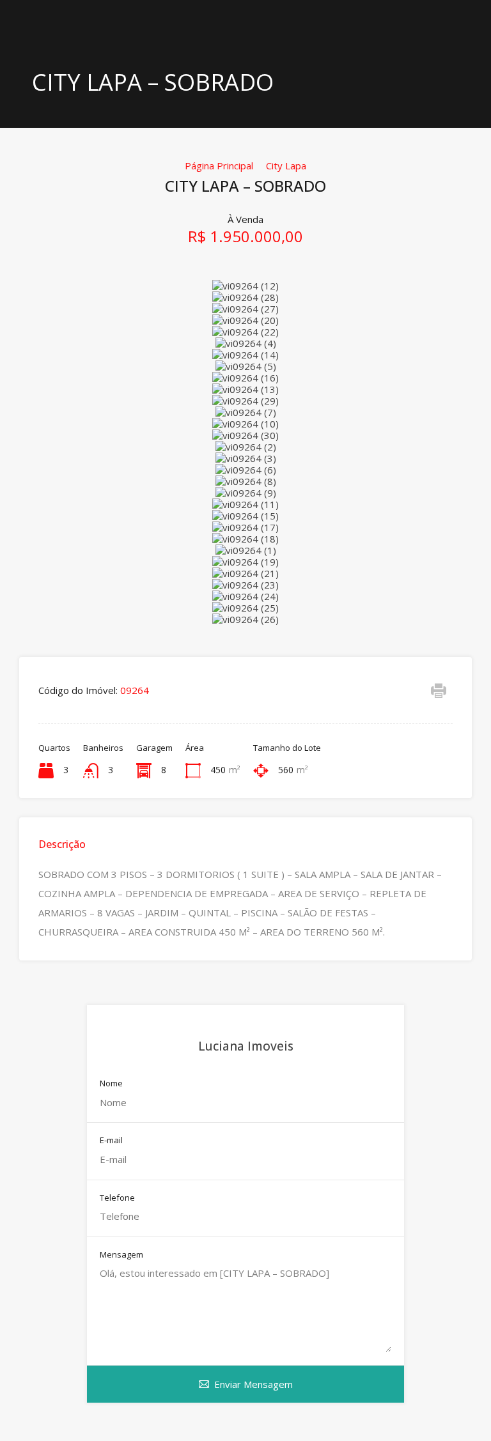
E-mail (111, 1141)
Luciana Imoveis (245, 1046)
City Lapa (286, 165)
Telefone (117, 1198)
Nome (111, 1084)
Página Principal (219, 165)
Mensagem (121, 1255)
